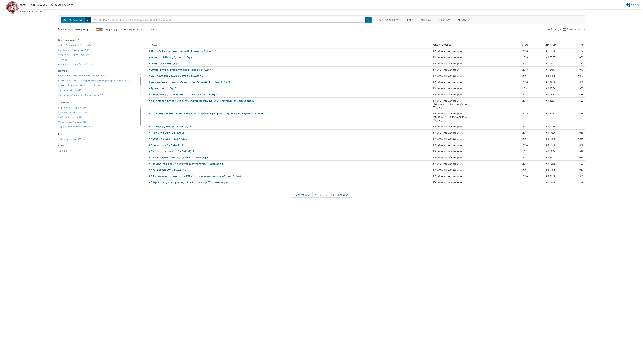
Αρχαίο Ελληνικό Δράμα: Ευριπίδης (79, 85)
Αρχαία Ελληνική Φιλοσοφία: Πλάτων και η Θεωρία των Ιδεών (94, 80)
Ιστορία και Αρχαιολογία (73, 54)
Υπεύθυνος (463, 19)
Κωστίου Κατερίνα (70, 116)
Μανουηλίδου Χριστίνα (72, 121)
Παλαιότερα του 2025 (72, 139)
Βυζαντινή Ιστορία (70, 90)
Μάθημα (426, 19)
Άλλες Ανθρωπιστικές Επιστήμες (78, 45)
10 (332, 194)
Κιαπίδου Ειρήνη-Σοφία (72, 112)
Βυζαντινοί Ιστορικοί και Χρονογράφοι (80, 94)
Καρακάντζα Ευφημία (72, 107)
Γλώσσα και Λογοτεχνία (73, 49)
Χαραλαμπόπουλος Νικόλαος (76, 126)
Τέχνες (64, 59)
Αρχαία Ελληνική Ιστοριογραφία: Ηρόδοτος (83, 75)
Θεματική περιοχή (387, 19)
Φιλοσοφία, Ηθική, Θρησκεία (75, 64)
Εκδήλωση (444, 19)
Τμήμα (410, 19)
